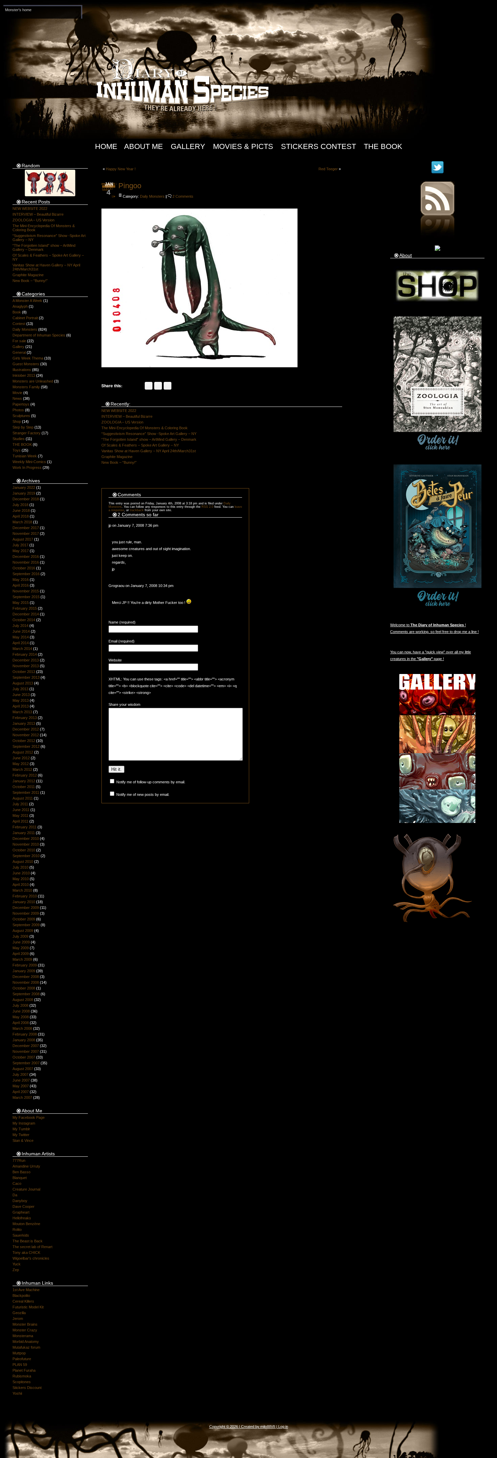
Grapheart (21, 1212)
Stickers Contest (318, 146)
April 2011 (20, 821)
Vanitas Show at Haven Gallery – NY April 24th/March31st (148, 451)
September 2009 (26, 925)
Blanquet (20, 1178)
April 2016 (21, 585)
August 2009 (23, 931)
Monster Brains (25, 1324)
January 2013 (24, 723)
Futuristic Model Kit (28, 1307)
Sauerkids (21, 1235)
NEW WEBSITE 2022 (30, 208)
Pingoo (129, 185)
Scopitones (22, 1382)
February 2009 (25, 965)
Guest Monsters (26, 364)
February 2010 (25, 896)
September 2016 (26, 574)
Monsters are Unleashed (33, 381)
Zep (16, 1270)
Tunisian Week (25, 456)
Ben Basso (21, 1172)
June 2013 (21, 695)
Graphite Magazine (28, 275)
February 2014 (25, 654)
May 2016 (21, 580)
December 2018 (26, 499)
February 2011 (25, 827)
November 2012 (26, 735)
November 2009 (26, 913)
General (19, 352)
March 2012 (22, 769)
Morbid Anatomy (26, 1342)
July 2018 (20, 505)
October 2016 (24, 568)
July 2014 (20, 626)
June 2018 (21, 510)
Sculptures (21, 416)
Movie (17, 393)
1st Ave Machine (26, 1290)
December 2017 (26, 528)
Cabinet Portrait (25, 318)
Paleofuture (22, 1359)
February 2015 (25, 608)
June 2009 (21, 942)
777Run (19, 1160)
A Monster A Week (27, 301)
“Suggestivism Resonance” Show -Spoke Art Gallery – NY (148, 434)
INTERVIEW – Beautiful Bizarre (38, 214)
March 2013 (22, 712)
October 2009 (24, 919)
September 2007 (26, 1063)
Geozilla (19, 1313)
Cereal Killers (23, 1301)
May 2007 (21, 1086)
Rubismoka (22, 1376)
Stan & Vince (23, 1140)
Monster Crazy (25, 1330)
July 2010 (20, 867)
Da (15, 1195)
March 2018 (22, 522)
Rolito (17, 1229)
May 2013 (21, 700)
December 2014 (26, 614)
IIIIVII (271, 1426)
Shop (17, 421)
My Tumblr (21, 1129)
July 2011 (20, 804)
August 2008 (23, 1000)
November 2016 (26, 562)
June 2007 (21, 1080)
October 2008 (24, 988)
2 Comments (182, 196)
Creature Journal (26, 1189)
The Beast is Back (28, 1241)
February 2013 (25, 718)
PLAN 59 (20, 1365)
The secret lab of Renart (32, 1247)
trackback (137, 510)
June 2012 (21, 758)
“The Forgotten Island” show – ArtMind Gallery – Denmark (148, 439)
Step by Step (23, 427)
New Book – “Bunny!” (30, 281)
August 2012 (23, 752)
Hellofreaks (22, 1218)
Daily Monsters (25, 329)
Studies (19, 439)
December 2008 (26, 977)
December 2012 (26, 729)
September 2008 (26, 994)
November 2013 (26, 666)
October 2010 (24, 850)
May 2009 (21, 948)
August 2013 (23, 683)
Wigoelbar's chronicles (31, 1258)
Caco (17, 1183)
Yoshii (17, 1393)
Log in (283, 1426)
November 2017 (26, 533)
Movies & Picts (243, 146)
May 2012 (21, 764)
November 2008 (26, 982)
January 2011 (24, 833)
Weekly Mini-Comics (29, 462)
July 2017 (20, 545)
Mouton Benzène (26, 1224)
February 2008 (25, 1034)
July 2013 (20, 689)
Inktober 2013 (24, 375)
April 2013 (21, 706)
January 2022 (24, 487)
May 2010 (21, 879)
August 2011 (23, 798)
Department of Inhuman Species (39, 335)
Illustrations (22, 370)
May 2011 (20, 815)
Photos (18, 410)
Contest (19, 324)
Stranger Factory (27, 433)
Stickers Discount (27, 1388)
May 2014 (21, 637)
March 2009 (22, 959)
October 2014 (24, 620)
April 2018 (21, 516)
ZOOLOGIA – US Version (33, 220)
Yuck (17, 1264)
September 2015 (26, 597)
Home (106, 146)
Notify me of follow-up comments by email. (150, 782)
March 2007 (22, 1097)
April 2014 (21, 643)
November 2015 (26, 591)
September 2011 (26, 792)
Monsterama (23, 1336)
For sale (19, 341)
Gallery (188, 146)
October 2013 (24, 672)
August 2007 (23, 1069)
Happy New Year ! (121, 169)
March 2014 (22, 649)
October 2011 (24, 787)
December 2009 (26, 908)
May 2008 (21, 1017)
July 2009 (20, 936)
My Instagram (24, 1123)
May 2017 (21, 551)
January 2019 (24, 493)
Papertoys (21, 404)
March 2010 (22, 890)
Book (17, 312)
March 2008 (22, 1028)
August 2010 (23, 861)
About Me (143, 146)
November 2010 (26, 844)
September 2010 (26, 856)
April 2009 (21, 954)
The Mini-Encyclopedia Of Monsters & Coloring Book (144, 428)
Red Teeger (328, 169)
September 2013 (26, 677)
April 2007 (21, 1092)
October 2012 (24, 741)
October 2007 (24, 1057)
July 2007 (20, 1074)
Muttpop (19, 1353)
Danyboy (20, 1201)
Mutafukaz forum (26, 1347)
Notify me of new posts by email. (142, 794)
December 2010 (26, 838)
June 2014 (21, 631)
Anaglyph (20, 306)
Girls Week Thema (28, 358)
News (17, 398)
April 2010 (21, 885)
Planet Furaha (24, 1370)
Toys (17, 450)
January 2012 (24, 781)
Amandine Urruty (26, 1166)
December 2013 (26, 660)
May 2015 (21, 603)
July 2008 (20, 1005)
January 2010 (24, 902)
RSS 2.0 (207, 506)
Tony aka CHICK (26, 1252)
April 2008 (21, 1023)
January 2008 (24, 1040)
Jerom (18, 1318)
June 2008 (21, 1011)
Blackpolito (21, 1295)
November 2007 (26, 1051)
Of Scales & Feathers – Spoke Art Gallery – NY (140, 445)
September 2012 (26, 746)
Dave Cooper (23, 1206)
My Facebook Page (29, 1117)
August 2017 (23, 539)
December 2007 (26, 1046)
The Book (383, 146)
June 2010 (21, 873)
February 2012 (25, 775)
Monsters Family (26, 387)
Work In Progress (27, 467)
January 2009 (24, 971)
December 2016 (26, 556)
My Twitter (21, 1135)
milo (263, 1426)
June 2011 (21, 810)
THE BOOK (22, 444)
